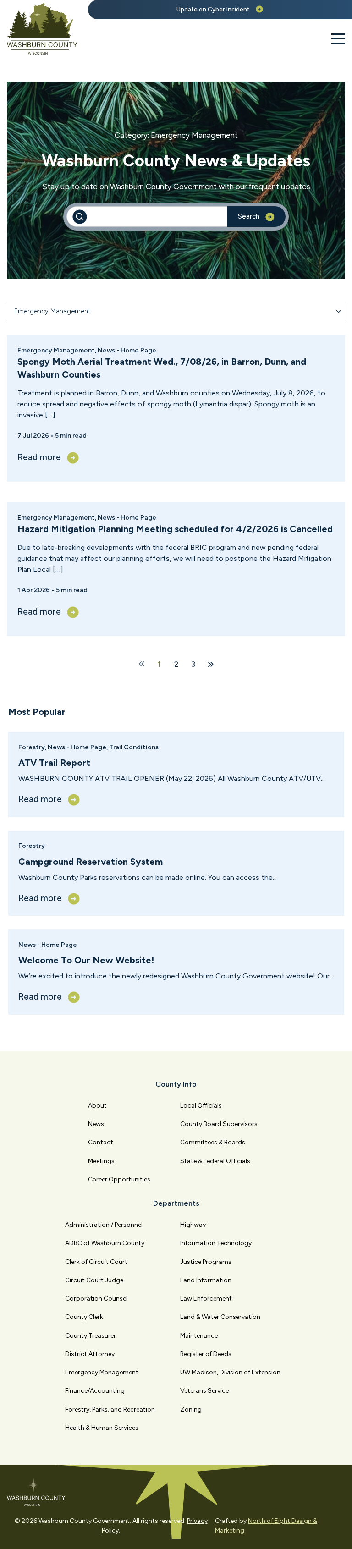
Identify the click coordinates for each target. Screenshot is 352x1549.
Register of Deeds (205, 1354)
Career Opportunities (119, 1179)
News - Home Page (77, 747)
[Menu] (338, 38)
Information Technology (216, 1243)
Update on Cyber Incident (213, 9)
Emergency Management (56, 350)
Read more (40, 799)
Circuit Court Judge (94, 1280)
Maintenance (199, 1336)
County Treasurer (90, 1336)
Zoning (191, 1409)
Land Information (205, 1280)
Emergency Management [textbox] (52, 311)
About (97, 1106)
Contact (100, 1142)
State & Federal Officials (215, 1161)
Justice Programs (205, 1262)
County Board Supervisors (219, 1124)
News (96, 1124)
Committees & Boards (212, 1142)
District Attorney (90, 1354)
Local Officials (201, 1106)
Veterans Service (204, 1391)
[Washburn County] (42, 29)
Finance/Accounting (95, 1391)
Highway (193, 1225)
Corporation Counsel (96, 1298)
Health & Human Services (101, 1428)
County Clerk (84, 1317)
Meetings (101, 1161)
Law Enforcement (206, 1298)
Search (248, 216)
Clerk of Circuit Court (96, 1262)
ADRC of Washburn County (104, 1243)
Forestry (31, 747)
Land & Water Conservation (220, 1317)
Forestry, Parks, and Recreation (110, 1409)
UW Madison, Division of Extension (230, 1372)
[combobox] (176, 311)
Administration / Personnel (104, 1225)
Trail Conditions (134, 747)
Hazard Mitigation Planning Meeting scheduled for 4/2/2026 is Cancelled (175, 528)
